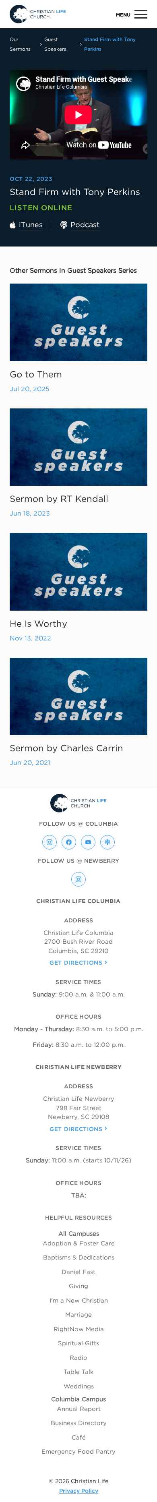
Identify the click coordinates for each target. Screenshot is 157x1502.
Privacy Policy (78, 1490)
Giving (78, 1286)
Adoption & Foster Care (79, 1243)
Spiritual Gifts (78, 1343)
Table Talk (79, 1372)
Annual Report (79, 1409)
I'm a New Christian (79, 1300)
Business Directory (79, 1423)
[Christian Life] (38, 14)
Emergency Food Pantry (78, 1451)
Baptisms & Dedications (78, 1257)
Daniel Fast (78, 1272)
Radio (78, 1357)
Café (79, 1437)
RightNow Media (79, 1329)
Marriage (78, 1314)
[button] (128, 14)
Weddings (79, 1386)
